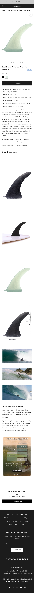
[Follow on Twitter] (13, 587)
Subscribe (17, 549)
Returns (7, 521)
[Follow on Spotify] (25, 587)
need (18, 567)
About (27, 521)
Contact (22, 524)
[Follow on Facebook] (9, 587)
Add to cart (17, 83)
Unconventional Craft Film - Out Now (17, 2)
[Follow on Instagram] (17, 587)
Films (8, 514)
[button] (6, 152)
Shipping (27, 518)
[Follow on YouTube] (21, 587)
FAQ (16, 524)
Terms (15, 518)
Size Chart (14, 514)
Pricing (21, 521)
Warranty (14, 521)
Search (11, 524)
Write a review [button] (17, 501)
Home (4, 10)
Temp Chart (23, 514)
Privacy (20, 518)
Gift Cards (7, 518)
